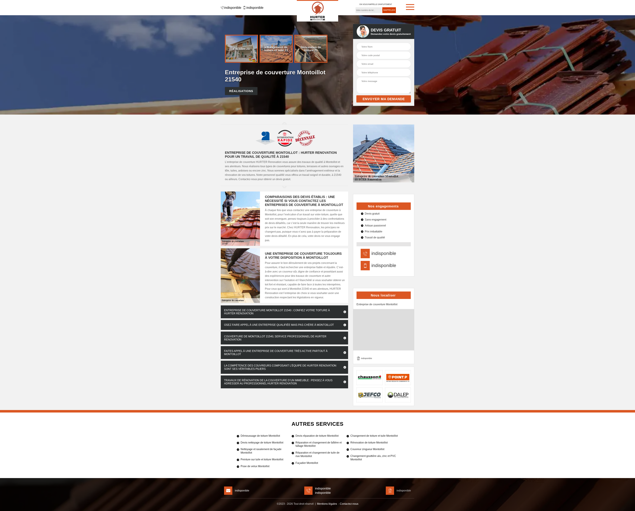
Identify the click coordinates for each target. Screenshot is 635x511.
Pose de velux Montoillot (255, 466)
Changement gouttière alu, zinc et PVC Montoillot (373, 458)
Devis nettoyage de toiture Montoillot (262, 442)
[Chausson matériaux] (369, 377)
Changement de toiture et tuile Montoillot (374, 435)
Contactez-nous (349, 503)
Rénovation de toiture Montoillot (369, 442)
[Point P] (398, 377)
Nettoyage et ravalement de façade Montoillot (261, 451)
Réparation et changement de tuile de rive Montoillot (317, 454)
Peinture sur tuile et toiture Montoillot (262, 459)
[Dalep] (398, 395)
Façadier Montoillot (307, 463)
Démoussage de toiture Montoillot (260, 435)
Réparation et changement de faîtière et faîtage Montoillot (319, 444)
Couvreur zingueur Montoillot (367, 449)
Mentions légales (327, 503)
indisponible (232, 7)
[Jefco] (369, 395)
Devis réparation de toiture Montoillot (317, 435)
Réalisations (241, 91)
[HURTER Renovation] (317, 11)
